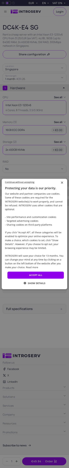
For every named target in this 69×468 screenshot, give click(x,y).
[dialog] (34, 234)
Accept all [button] (35, 275)
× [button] (62, 183)
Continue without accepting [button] (19, 182)
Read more (32, 267)
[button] (34, 283)
